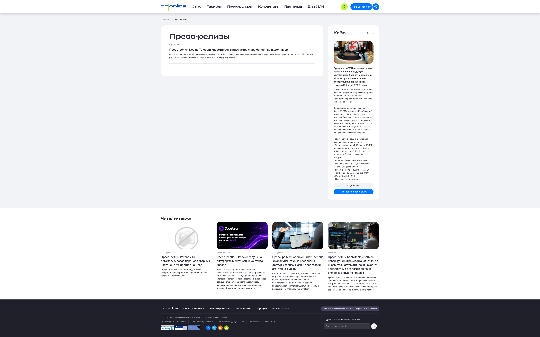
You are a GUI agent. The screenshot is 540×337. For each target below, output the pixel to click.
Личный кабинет (361, 6)
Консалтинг (243, 309)
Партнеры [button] (293, 6)
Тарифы (214, 6)
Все (369, 33)
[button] (344, 6)
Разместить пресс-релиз (353, 191)
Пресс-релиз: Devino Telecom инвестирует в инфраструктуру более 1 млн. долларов (228, 49)
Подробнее (353, 185)
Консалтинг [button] (268, 6)
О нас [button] (196, 6)
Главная (165, 19)
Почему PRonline (193, 309)
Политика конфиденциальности (231, 322)
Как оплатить (280, 309)
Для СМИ (316, 6)
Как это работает (220, 309)
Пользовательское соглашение (262, 322)
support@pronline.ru (205, 322)
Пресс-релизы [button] (240, 6)
